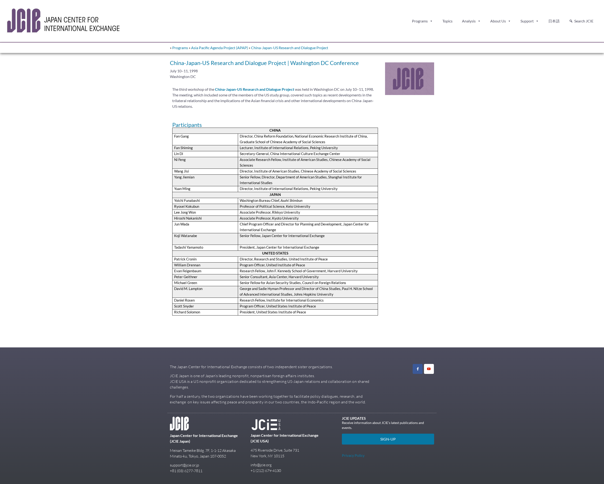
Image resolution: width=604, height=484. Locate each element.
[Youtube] (429, 369)
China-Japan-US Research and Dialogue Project (289, 47)
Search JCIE (583, 21)
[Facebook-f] (418, 369)
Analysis (469, 21)
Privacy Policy (353, 455)
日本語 (554, 21)
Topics (447, 21)
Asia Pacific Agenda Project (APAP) (219, 47)
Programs (420, 21)
